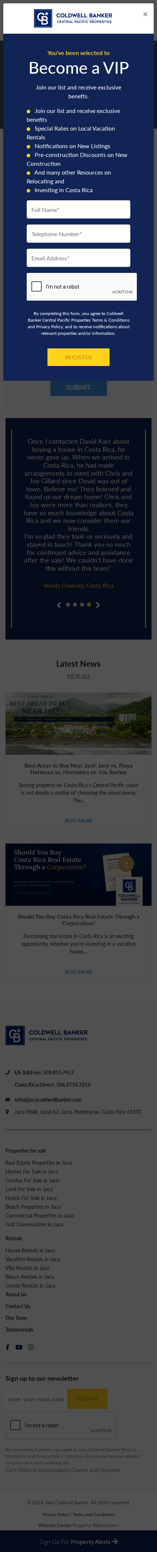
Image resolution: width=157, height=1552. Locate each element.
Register (78, 357)
